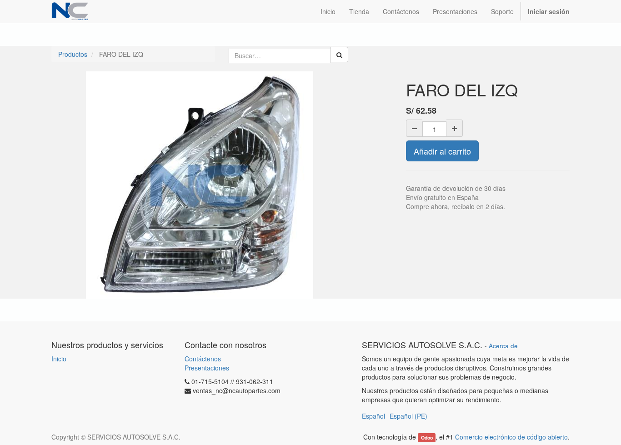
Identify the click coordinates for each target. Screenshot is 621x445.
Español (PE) (408, 415)
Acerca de (503, 345)
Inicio (58, 358)
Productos (72, 54)
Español (373, 415)
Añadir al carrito (442, 151)
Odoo (427, 437)
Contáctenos (203, 358)
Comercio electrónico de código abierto (511, 436)
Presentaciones (207, 367)
